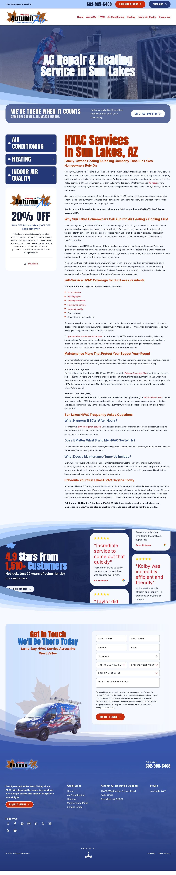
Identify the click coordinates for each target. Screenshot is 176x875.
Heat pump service (77, 305)
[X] (43, 823)
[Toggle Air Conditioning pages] (53, 143)
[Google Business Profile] (22, 823)
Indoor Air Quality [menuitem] (147, 17)
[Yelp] (8, 830)
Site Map (151, 853)
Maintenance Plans (77, 803)
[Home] (27, 17)
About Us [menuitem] (91, 17)
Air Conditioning (76, 795)
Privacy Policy (164, 853)
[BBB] (8, 823)
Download (33, 263)
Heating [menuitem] (131, 17)
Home (70, 791)
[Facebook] (15, 823)
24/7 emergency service (89, 426)
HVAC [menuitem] (102, 17)
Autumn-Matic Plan (153, 397)
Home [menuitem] (80, 17)
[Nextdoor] (36, 823)
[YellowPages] (50, 823)
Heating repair (74, 296)
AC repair (153, 183)
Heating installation (76, 300)
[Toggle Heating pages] (53, 159)
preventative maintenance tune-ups (85, 336)
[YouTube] (15, 830)
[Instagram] (29, 823)
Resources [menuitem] (164, 17)
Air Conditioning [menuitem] (115, 17)
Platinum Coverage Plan (135, 373)
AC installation (74, 292)
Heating (71, 799)
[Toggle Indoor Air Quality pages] (53, 175)
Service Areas (74, 807)
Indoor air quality (75, 309)
